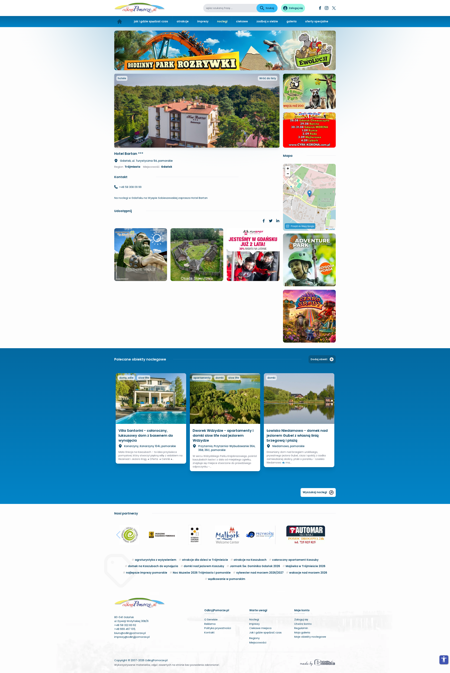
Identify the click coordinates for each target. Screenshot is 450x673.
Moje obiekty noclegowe (310, 637)
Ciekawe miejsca (260, 628)
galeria (292, 21)
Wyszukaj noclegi (315, 492)
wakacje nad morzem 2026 (308, 572)
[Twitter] (334, 8)
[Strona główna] (119, 21)
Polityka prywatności (217, 628)
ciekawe (242, 21)
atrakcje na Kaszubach (250, 560)
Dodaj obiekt (319, 359)
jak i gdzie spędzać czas (151, 21)
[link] (263, 221)
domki (219, 378)
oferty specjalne (316, 21)
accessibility (443, 659)
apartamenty (202, 378)
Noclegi (254, 619)
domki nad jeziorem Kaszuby (204, 566)
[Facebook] (320, 8)
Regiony (254, 638)
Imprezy (254, 624)
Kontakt (209, 632)
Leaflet (331, 229)
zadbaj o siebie (267, 21)
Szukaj (270, 8)
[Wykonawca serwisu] (317, 662)
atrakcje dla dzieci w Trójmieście (205, 560)
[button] (309, 193)
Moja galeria (302, 632)
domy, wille (126, 378)
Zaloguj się (301, 619)
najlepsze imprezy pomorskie (146, 572)
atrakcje (183, 21)
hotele (122, 78)
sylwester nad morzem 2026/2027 (260, 572)
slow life (143, 378)
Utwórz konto (303, 624)
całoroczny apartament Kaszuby (295, 560)
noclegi (222, 21)
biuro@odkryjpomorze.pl (130, 633)
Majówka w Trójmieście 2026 (305, 566)
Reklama (210, 624)
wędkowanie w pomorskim (226, 579)
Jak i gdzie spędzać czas (265, 632)
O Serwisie (211, 619)
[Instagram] (327, 8)
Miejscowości (257, 642)
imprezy (202, 21)
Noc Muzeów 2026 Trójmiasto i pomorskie (202, 572)
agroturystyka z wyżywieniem (155, 560)
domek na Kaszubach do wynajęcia (153, 566)
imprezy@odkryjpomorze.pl (132, 637)
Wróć (267, 78)
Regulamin (301, 628)
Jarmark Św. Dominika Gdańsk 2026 (255, 566)
